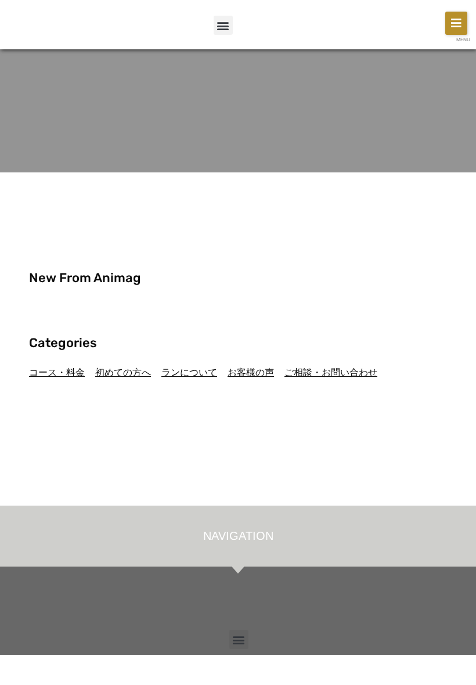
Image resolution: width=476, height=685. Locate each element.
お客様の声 (251, 372)
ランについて (189, 372)
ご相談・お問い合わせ (330, 372)
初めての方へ (123, 372)
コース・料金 (57, 372)
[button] (223, 25)
